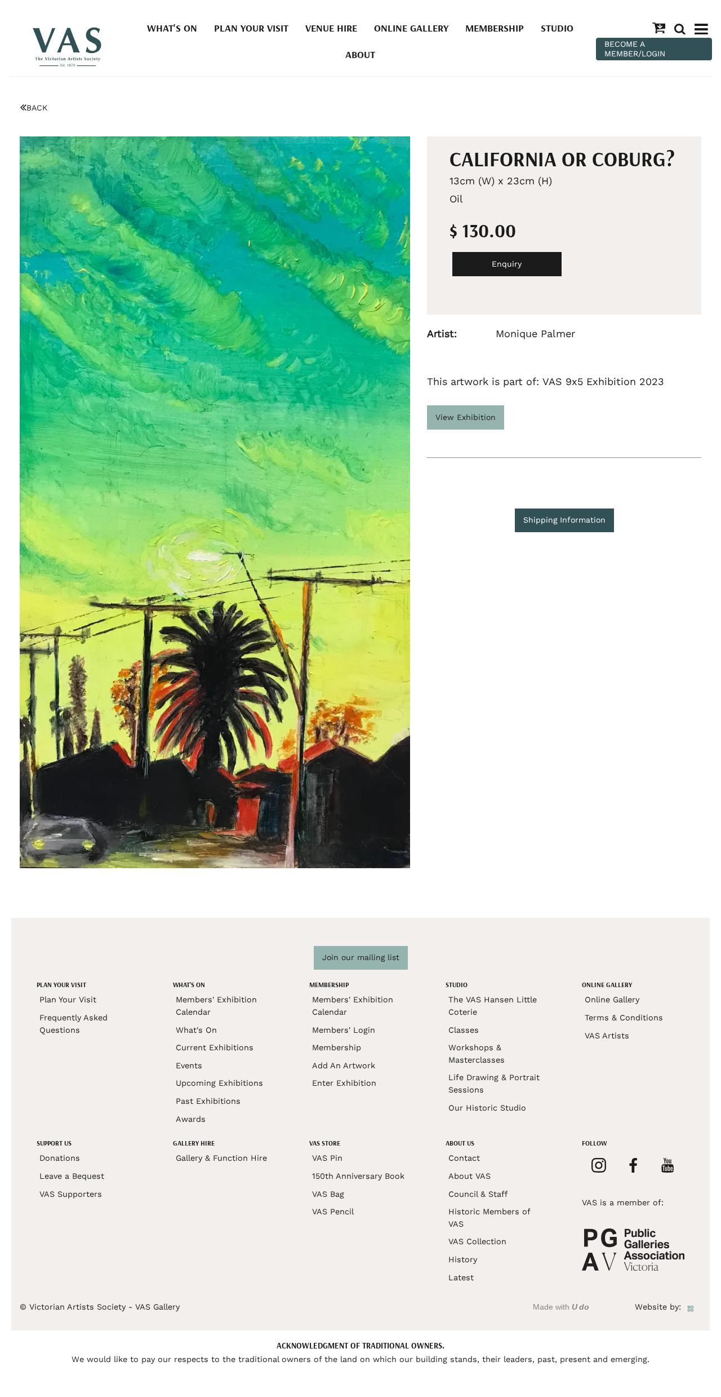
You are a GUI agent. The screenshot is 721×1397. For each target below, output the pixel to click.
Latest (461, 1277)
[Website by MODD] (690, 1306)
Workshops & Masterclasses (476, 1053)
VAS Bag (328, 1194)
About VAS (469, 1176)
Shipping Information (564, 519)
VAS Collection (477, 1241)
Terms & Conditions (624, 1017)
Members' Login (343, 1030)
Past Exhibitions (208, 1101)
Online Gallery (411, 27)
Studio (557, 27)
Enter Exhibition (344, 1082)
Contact (464, 1157)
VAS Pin (327, 1157)
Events (189, 1065)
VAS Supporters (70, 1194)
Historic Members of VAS (489, 1217)
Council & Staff (478, 1194)
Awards (191, 1119)
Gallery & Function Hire (221, 1157)
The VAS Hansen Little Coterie (492, 1005)
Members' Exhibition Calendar (216, 1005)
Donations (59, 1157)
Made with (561, 1306)
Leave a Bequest (71, 1176)
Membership (494, 27)
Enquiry (507, 263)
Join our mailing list (360, 957)
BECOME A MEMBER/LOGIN (634, 48)
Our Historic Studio (487, 1107)
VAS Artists (607, 1035)
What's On (172, 27)
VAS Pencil (333, 1211)
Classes (463, 1030)
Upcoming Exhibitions (219, 1082)
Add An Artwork (343, 1065)
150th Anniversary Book (358, 1176)
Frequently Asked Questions (73, 1024)
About (360, 54)
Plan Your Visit (251, 27)
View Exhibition (465, 417)
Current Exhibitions (214, 1047)
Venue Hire (331, 27)
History (462, 1259)
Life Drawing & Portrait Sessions (494, 1083)
